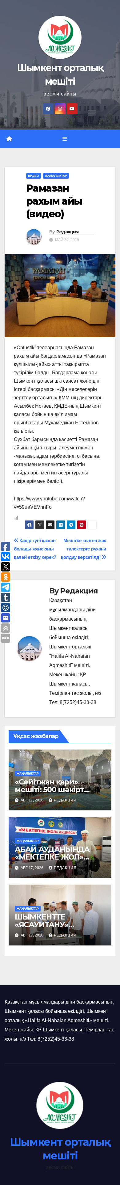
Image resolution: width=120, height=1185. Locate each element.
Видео (33, 175)
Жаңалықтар (56, 175)
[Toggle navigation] (64, 139)
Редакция (67, 232)
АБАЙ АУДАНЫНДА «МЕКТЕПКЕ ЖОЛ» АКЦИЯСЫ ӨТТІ (52, 857)
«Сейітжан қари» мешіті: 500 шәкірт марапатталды (49, 789)
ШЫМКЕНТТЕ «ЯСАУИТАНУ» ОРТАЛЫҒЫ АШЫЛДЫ (58, 924)
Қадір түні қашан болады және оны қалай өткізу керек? (35, 549)
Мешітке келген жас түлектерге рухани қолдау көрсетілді (83, 549)
